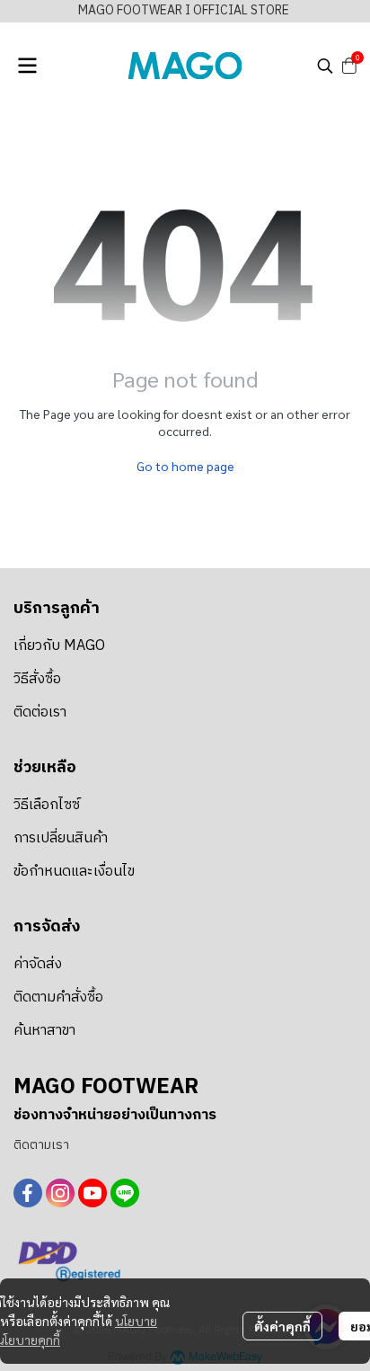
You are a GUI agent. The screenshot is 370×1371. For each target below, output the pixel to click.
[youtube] (92, 1193)
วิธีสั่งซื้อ (37, 679)
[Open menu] (27, 66)
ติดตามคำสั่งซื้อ (58, 997)
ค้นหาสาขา (44, 1031)
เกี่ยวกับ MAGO (59, 646)
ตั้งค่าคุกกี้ (282, 1326)
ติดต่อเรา (39, 712)
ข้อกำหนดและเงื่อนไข (74, 871)
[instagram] (60, 1193)
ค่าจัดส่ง (37, 964)
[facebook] (27, 1193)
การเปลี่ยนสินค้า (60, 838)
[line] (124, 1193)
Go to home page (185, 466)
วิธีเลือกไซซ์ (46, 805)
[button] (325, 65)
